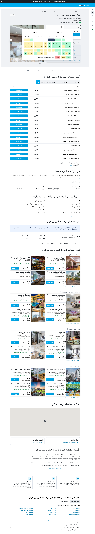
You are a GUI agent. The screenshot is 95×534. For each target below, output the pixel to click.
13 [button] (69, 46)
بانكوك (55, 11)
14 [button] (66, 46)
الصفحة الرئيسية (78, 11)
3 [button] (56, 40)
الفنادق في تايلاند (29, 514)
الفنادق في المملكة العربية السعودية (25, 508)
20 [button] (69, 50)
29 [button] (63, 53)
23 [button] (59, 50)
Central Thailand (64, 11)
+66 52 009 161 (77, 20)
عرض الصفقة (50, 268)
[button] (1, 1)
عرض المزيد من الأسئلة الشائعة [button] (55, 468)
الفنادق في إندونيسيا (52, 510)
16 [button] (59, 46)
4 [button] (45, 43)
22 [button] (63, 50)
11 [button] (53, 43)
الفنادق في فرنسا (29, 512)
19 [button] (49, 46)
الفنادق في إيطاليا (52, 514)
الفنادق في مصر (53, 512)
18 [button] (53, 46)
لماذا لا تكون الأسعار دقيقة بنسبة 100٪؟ (70, 530)
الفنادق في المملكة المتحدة (74, 514)
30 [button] (59, 53)
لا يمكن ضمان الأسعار (50, 520)
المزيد (79, 178)
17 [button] (56, 46)
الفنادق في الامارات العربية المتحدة (26, 510)
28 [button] (66, 53)
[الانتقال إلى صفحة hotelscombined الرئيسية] (84, 5)
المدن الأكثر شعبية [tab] (64, 501)
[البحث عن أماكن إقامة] (92, 12)
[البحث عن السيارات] (92, 15)
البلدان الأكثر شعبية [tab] (75, 501)
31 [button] (25, 53)
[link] (71, 285)
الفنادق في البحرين (76, 512)
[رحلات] (92, 25)
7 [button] (66, 43)
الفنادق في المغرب (76, 508)
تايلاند (72, 11)
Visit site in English (37, 1)
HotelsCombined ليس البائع (72, 525)
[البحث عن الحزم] (92, 18)
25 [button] (53, 50)
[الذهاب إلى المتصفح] (92, 21)
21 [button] (66, 50)
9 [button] (28, 43)
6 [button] (38, 43)
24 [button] (56, 50)
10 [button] (56, 43)
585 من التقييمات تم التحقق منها (67, 22)
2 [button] (28, 40)
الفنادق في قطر (53, 508)
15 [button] (63, 46)
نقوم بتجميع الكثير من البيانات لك (71, 527)
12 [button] (49, 43)
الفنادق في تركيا (76, 510)
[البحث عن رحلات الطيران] (92, 9)
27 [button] (69, 53)
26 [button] (49, 50)
